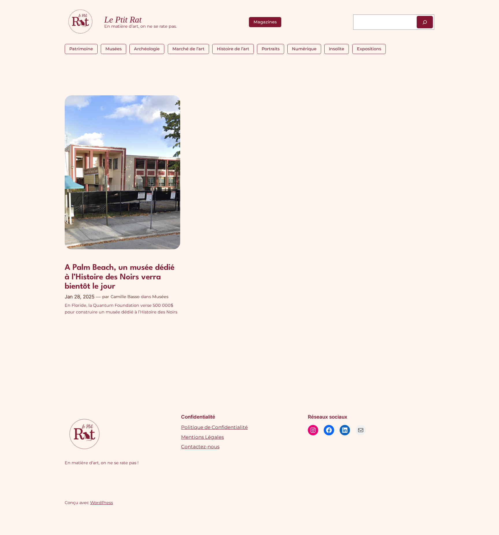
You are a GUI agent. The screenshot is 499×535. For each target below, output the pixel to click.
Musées (113, 48)
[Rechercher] (425, 22)
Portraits (271, 48)
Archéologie (147, 48)
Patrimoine (81, 48)
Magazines (265, 22)
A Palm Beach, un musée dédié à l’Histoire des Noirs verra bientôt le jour (119, 277)
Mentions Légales (202, 437)
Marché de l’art (188, 48)
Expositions (369, 48)
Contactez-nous (200, 446)
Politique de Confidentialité (214, 427)
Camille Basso (125, 296)
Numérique (304, 48)
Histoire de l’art (233, 48)
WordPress (101, 502)
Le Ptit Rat (122, 19)
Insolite (336, 48)
